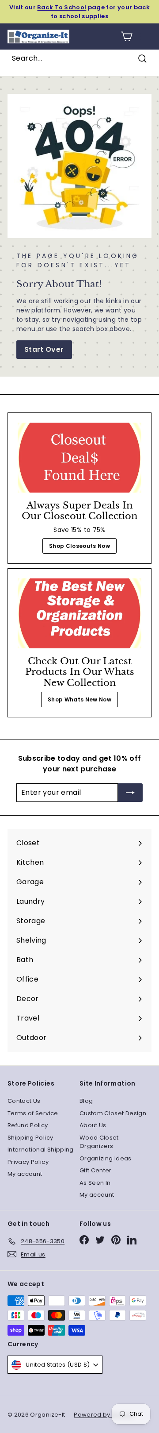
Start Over (44, 349)
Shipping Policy (30, 1137)
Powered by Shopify (104, 1414)
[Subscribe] (130, 792)
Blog (86, 1101)
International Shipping (41, 1149)
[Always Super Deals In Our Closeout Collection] (79, 458)
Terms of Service (33, 1113)
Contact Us (24, 1101)
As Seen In (95, 1183)
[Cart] (126, 36)
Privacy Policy (28, 1162)
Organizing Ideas (106, 1158)
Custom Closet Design (113, 1113)
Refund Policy (28, 1125)
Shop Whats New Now (79, 699)
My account (25, 1174)
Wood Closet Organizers (99, 1142)
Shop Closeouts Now (79, 546)
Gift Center (96, 1170)
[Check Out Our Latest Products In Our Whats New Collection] (79, 613)
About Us (93, 1125)
